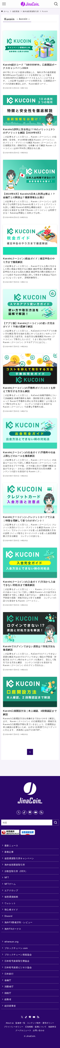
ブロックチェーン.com (16, 948)
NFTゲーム (10, 883)
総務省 (7, 999)
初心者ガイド (11, 909)
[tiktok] (24, 812)
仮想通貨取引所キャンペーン (19, 858)
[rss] (41, 812)
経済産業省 (10, 1005)
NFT (6, 877)
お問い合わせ (38, 1030)
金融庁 (7, 980)
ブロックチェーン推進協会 (18, 954)
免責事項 (52, 1026)
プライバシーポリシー (13, 1026)
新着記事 (9, 851)
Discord (8, 915)
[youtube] (36, 812)
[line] (30, 812)
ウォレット (10, 903)
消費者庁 (9, 986)
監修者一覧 (20, 1023)
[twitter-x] (18, 812)
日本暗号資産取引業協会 (17, 960)
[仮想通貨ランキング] (10, 834)
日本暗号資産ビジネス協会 (18, 967)
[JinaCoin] (30, 4)
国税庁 (7, 992)
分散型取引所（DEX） (16, 871)
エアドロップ (11, 890)
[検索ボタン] (56, 4)
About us (10, 1023)
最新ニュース (11, 845)
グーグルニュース (23, 1030)
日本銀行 (9, 973)
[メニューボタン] (4, 4)
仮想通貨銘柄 (11, 896)
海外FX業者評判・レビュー (18, 922)
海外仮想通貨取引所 (14, 864)
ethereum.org (11, 941)
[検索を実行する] (55, 823)
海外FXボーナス (12, 928)
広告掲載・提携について (35, 1026)
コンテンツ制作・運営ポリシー (40, 1023)
